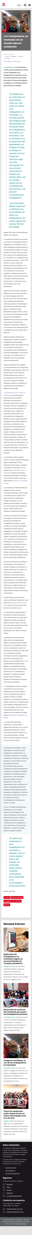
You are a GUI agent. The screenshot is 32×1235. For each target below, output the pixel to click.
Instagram (9, 1193)
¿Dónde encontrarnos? (12, 1173)
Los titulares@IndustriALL (14, 1196)
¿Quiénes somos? (10, 1168)
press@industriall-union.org (15, 1212)
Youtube (9, 1190)
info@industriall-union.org (14, 1209)
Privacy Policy (21, 1224)
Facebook (9, 1184)
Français (20, 56)
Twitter (8, 1187)
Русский (7, 58)
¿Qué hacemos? (10, 1170)
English (7, 56)
